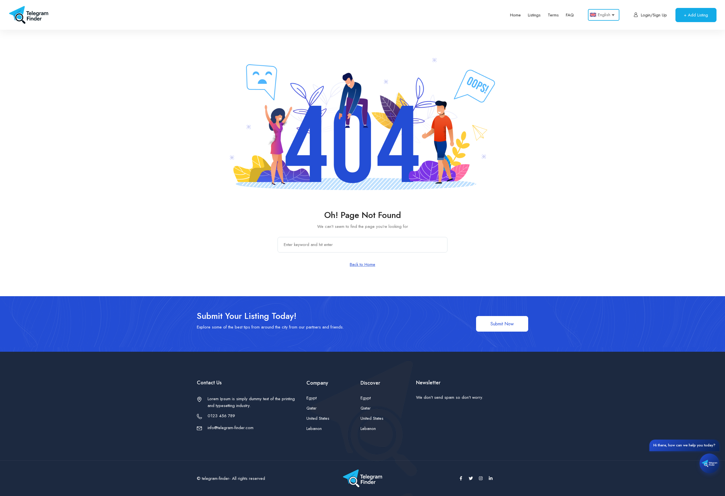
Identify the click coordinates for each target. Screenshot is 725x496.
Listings (534, 15)
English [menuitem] (604, 15)
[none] (603, 14)
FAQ (570, 15)
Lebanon (314, 428)
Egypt (311, 398)
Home (515, 15)
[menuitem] (603, 14)
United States (317, 418)
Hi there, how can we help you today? (684, 445)
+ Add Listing (696, 15)
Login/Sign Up (654, 15)
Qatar (311, 408)
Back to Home (362, 264)
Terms (553, 15)
